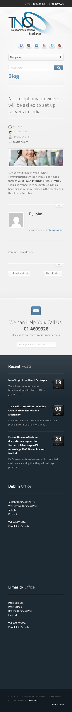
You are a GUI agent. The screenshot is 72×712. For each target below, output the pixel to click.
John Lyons (22, 132)
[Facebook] (21, 45)
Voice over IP (22, 137)
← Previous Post (19, 273)
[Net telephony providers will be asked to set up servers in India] (36, 157)
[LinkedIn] (36, 45)
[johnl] (39, 213)
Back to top (58, 704)
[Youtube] (59, 45)
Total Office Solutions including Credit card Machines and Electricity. (27, 410)
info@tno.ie (39, 3)
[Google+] (28, 45)
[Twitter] (52, 45)
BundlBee (34, 700)
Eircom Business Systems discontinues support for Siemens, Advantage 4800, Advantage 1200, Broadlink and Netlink (26, 445)
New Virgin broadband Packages (27, 380)
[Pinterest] (44, 45)
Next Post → (53, 273)
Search (58, 67)
